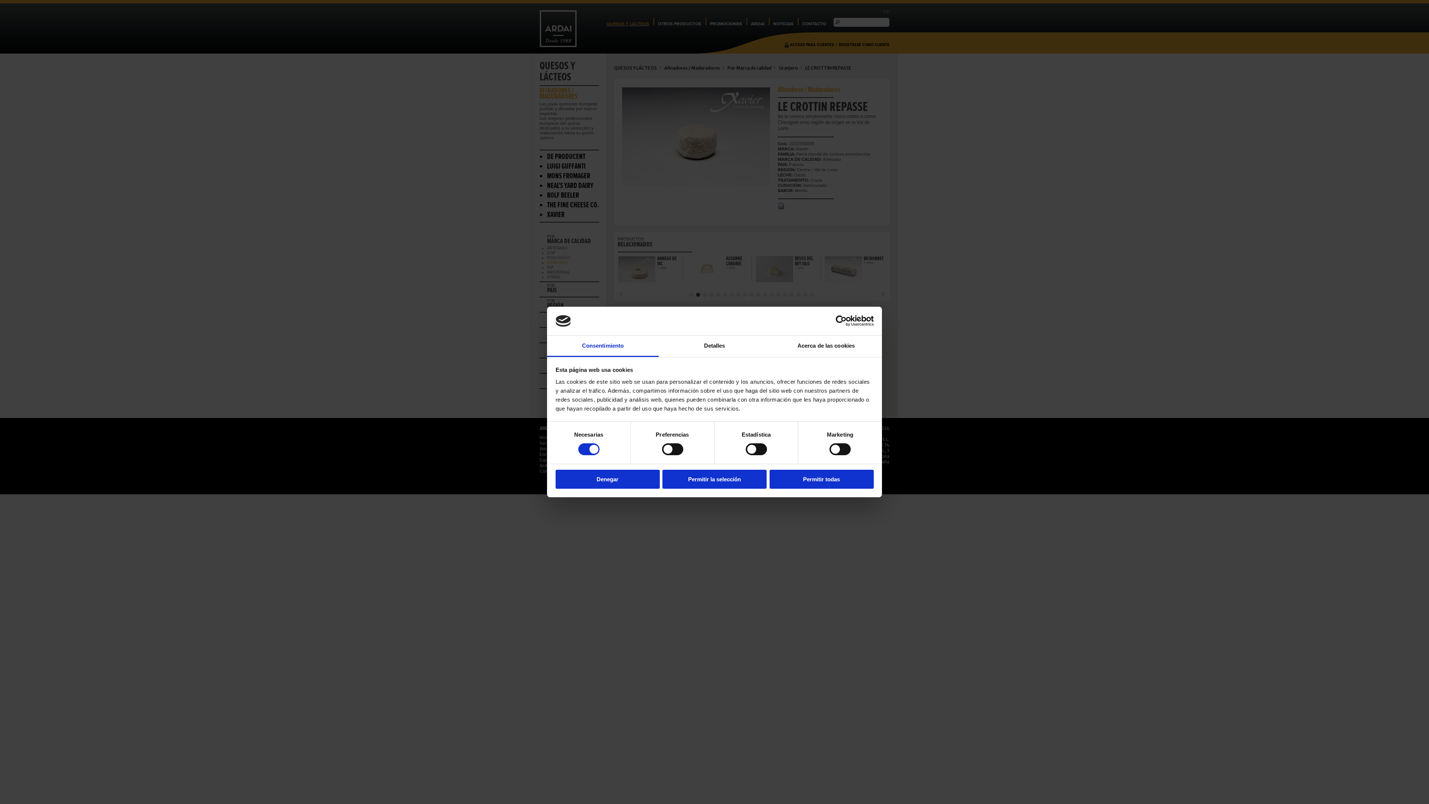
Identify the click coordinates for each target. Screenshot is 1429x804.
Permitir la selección (714, 479)
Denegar (607, 479)
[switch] (672, 449)
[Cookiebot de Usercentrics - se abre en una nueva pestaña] (841, 320)
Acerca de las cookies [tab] (826, 345)
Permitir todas (821, 479)
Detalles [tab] (714, 345)
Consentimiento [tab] (603, 345)
